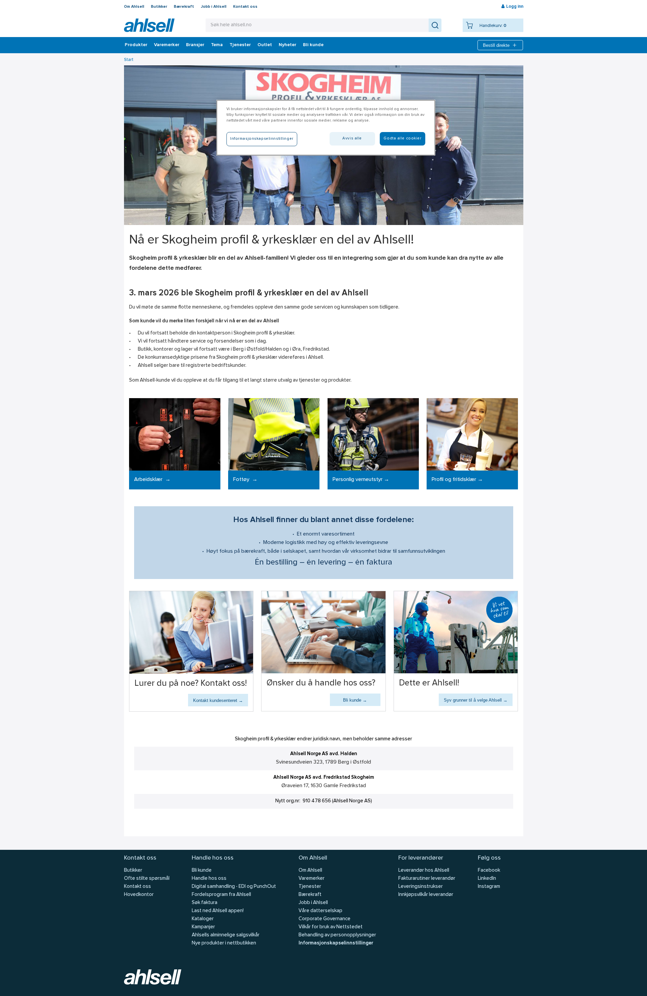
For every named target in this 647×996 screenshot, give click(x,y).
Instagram (489, 887)
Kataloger (203, 919)
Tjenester (240, 45)
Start (128, 60)
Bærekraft (184, 6)
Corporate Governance (324, 919)
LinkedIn (487, 878)
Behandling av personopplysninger (337, 935)
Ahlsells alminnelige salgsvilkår (225, 935)
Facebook (489, 870)
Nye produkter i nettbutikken (224, 943)
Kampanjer (203, 927)
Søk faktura (204, 903)
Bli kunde (313, 45)
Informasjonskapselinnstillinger (336, 943)
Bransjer (195, 45)
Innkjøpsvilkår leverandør (425, 895)
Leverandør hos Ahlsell (423, 870)
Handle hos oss (209, 878)
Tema (217, 45)
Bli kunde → (355, 700)
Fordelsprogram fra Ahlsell (221, 895)
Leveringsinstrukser (420, 887)
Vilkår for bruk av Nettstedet (331, 927)
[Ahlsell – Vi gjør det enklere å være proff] (149, 25)
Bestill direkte (496, 45)
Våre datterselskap (320, 911)
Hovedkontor (139, 895)
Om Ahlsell (134, 6)
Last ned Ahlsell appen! (218, 911)
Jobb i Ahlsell (213, 6)
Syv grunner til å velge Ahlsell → (475, 700)
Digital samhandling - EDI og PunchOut (234, 887)
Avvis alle (352, 138)
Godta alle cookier (402, 138)
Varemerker (166, 45)
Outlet (264, 45)
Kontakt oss (245, 6)
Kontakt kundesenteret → (218, 700)
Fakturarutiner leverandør (426, 878)
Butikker (159, 6)
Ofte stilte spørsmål (147, 878)
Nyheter (287, 45)
